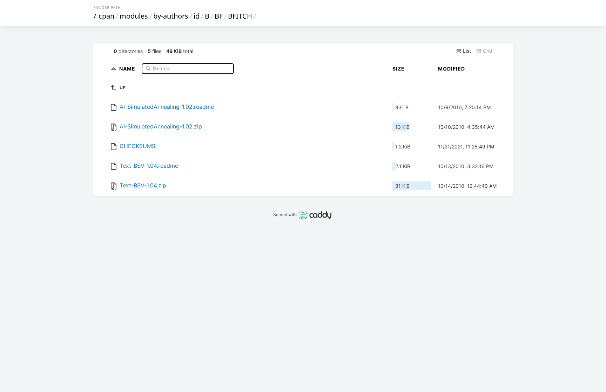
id (197, 16)
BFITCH (240, 16)
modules (134, 16)
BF (219, 16)
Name (128, 68)
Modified (451, 69)
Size (398, 69)
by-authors (170, 16)
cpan (106, 16)
